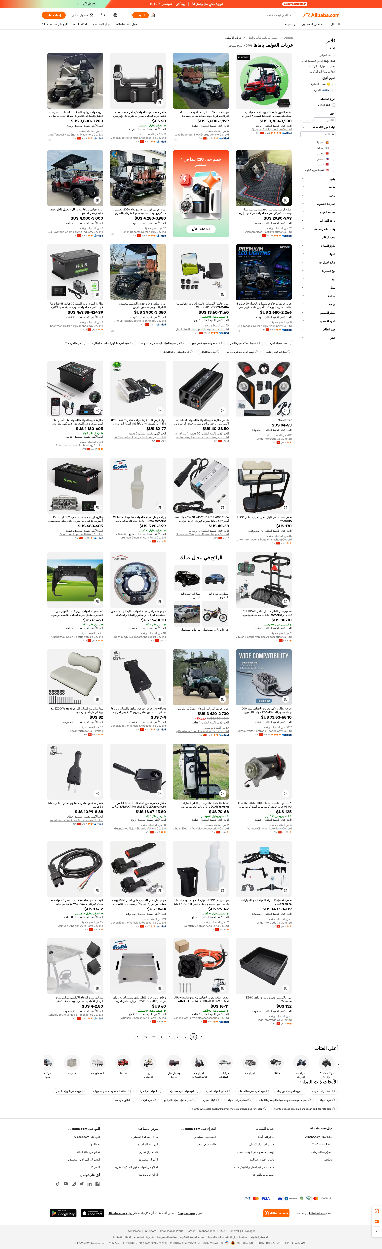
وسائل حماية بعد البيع (262, 1159)
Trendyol (233, 1230)
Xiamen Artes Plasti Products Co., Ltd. (268, 231)
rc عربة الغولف (208, 352)
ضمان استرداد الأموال (261, 1144)
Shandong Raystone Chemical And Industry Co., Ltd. (75, 231)
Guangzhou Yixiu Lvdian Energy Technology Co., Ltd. (138, 437)
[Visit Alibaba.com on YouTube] (65, 1183)
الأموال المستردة (148, 1159)
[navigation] (318, 537)
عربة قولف (146, 1100)
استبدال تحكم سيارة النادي (243, 343)
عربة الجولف (325, 1100)
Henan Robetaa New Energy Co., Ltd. (143, 231)
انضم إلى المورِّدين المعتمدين (83, 1159)
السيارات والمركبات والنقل (263, 37)
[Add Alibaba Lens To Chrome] (276, 1213)
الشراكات (94, 1167)
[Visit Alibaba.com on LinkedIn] (89, 1183)
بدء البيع (95, 1144)
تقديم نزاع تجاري (148, 1152)
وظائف (328, 1159)
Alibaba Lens (317, 1213)
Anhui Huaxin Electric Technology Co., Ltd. (140, 320)
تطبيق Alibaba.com (120, 1213)
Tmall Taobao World (171, 1230)
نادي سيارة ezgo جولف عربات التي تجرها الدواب (283, 1100)
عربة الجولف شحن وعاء (289, 1091)
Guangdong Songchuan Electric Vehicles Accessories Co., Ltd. (264, 636)
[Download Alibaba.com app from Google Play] (63, 1213)
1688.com (150, 1230)
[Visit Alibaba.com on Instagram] (73, 1183)
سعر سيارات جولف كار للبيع (178, 1100)
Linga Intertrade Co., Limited (274, 438)
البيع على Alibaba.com (87, 1136)
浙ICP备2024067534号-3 (292, 1243)
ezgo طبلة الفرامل (277, 343)
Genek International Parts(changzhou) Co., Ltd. (264, 539)
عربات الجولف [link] (233, 37)
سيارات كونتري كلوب (276, 352)
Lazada (191, 1230)
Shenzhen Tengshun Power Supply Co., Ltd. (202, 534)
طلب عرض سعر (206, 1144)
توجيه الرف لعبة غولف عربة (240, 352)
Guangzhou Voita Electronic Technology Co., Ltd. (264, 730)
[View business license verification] (227, 1243)
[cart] (102, 15)
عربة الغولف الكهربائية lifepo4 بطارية (111, 343)
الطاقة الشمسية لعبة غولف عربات (110, 1091)
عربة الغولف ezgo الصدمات (251, 1091)
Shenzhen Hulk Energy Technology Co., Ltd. (76, 325)
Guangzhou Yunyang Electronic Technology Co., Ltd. (201, 437)
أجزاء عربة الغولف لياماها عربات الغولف (160, 343)
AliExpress (134, 1230)
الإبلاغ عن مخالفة (148, 1174)
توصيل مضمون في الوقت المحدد (255, 1152)
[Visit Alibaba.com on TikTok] (57, 1183)
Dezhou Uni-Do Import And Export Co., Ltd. (139, 636)
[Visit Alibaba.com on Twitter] (81, 1183)
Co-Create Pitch (322, 1144)
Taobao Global (207, 1230)
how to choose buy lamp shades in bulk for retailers (302, 1108)
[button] (152, 15)
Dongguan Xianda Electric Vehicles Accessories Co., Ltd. (138, 137)
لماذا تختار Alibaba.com (318, 1136)
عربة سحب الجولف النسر (69, 1091)
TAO (222, 1230)
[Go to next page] (137, 1036)
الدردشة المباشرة (148, 1144)
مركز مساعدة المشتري (144, 1136)
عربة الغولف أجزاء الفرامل (176, 352)
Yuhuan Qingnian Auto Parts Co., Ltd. (143, 537)
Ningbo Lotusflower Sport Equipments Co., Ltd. (201, 329)
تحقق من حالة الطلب (87, 1152)
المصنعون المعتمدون (204, 1136)
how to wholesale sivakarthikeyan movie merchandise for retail (227, 1108)
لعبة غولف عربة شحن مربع (205, 343)
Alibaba (288, 37)
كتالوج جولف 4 (122, 1100)
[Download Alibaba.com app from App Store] (92, 1213)
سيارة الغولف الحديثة (216, 1091)
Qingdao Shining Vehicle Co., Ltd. (271, 129)
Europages (248, 1230)
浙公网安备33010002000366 (256, 1243)
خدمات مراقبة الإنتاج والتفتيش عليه (254, 1167)
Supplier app (186, 1213)
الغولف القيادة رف (148, 1091)
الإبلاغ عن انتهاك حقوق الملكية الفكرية (136, 1167)
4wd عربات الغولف (321, 1091)
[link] (377, 1211)
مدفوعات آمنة (266, 1136)
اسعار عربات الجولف (237, 1100)
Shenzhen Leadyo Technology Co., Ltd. (79, 445)
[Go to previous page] (201, 1036)
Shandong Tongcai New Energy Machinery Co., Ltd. (75, 134)
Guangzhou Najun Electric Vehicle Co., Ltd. (77, 636)
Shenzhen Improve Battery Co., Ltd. (81, 534)
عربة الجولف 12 (73, 343)
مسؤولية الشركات (321, 1152)
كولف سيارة (209, 1100)
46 (145, 1036)
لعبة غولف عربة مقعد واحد (181, 1091)
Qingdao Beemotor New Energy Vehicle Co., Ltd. (201, 134)
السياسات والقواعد (263, 1174)
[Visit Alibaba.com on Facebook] (97, 1183)
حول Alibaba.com (321, 1128)
